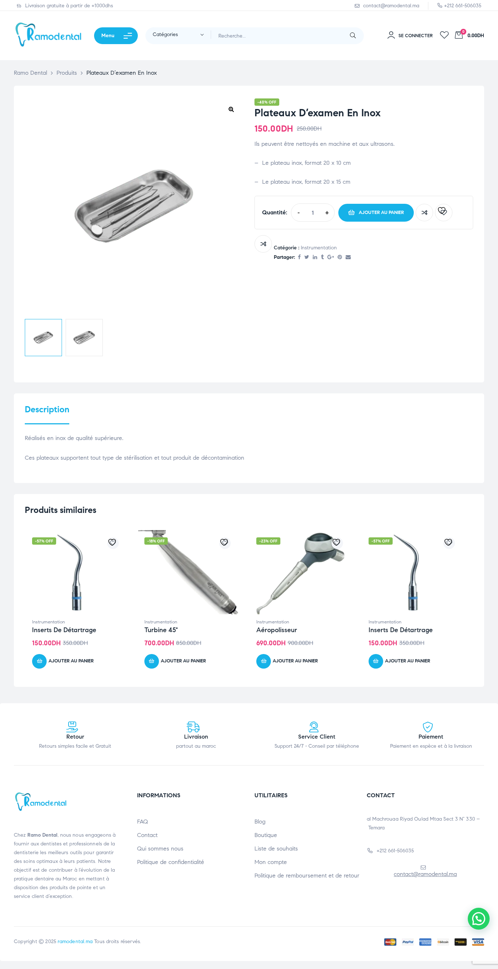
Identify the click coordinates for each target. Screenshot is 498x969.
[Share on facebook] (299, 257)
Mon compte (270, 862)
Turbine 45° (161, 630)
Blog (259, 821)
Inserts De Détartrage (64, 630)
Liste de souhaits (276, 848)
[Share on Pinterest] (340, 257)
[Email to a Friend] (348, 257)
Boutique (265, 835)
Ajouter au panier (381, 212)
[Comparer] (424, 212)
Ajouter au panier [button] (71, 661)
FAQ (142, 821)
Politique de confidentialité (170, 862)
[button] (231, 109)
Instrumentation (319, 248)
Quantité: (274, 212)
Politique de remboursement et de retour (306, 875)
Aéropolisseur (276, 630)
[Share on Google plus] (331, 257)
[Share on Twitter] (307, 257)
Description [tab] (47, 409)
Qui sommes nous (160, 848)
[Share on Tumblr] (322, 257)
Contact (147, 835)
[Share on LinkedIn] (315, 257)
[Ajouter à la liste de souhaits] (443, 212)
